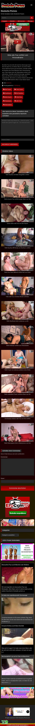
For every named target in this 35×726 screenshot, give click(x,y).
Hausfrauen (8, 93)
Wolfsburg (17, 85)
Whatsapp (30, 21)
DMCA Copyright (16, 719)
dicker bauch (8, 97)
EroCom (9, 83)
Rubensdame (8, 104)
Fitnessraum (8, 101)
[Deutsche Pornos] (14, 5)
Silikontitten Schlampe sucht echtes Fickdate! (15, 656)
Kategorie (4, 21)
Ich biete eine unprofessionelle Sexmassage (14, 564)
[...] (9, 591)
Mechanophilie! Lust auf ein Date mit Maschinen (15, 626)
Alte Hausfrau (19, 93)
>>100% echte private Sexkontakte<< (17, 725)
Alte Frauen (8, 89)
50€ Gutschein (21, 21)
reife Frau (18, 101)
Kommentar (4, 457)
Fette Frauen (19, 89)
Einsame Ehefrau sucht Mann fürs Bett (13, 595)
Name (3, 478)
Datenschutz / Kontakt (26, 719)
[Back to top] (30, 721)
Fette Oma (19, 97)
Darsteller (12, 21)
